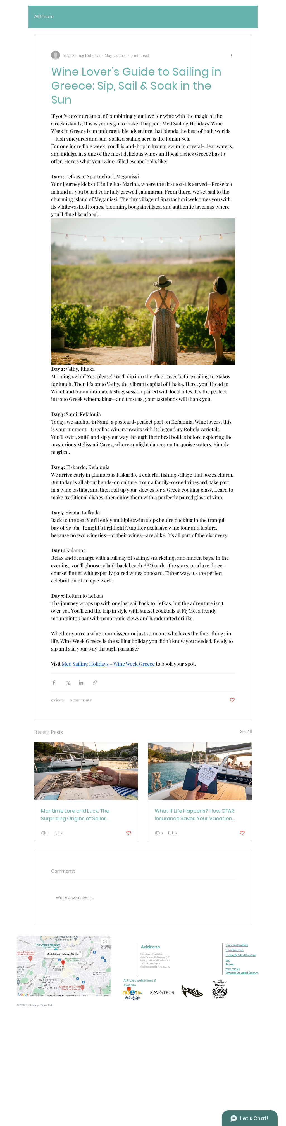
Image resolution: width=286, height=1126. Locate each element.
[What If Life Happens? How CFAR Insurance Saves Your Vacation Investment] (200, 771)
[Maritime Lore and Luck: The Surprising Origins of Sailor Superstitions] (86, 771)
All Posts (44, 16)
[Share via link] (94, 682)
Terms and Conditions (236, 945)
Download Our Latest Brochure (242, 973)
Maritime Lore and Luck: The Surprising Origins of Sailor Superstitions (75, 814)
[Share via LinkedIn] (81, 682)
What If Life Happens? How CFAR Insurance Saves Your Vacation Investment (194, 814)
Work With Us (232, 969)
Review (229, 964)
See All (246, 731)
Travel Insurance (234, 950)
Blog (227, 960)
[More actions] (231, 55)
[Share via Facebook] (53, 682)
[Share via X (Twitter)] (67, 682)
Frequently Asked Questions (240, 955)
